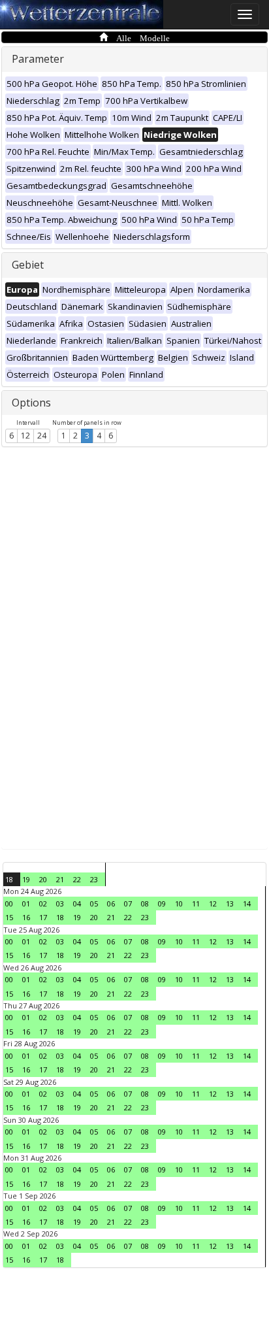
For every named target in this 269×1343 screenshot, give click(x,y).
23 (94, 879)
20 (43, 879)
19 (26, 879)
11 (196, 903)
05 (94, 903)
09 (162, 903)
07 (128, 903)
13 (230, 903)
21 (60, 879)
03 (60, 903)
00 (9, 903)
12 (25, 435)
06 (111, 903)
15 (9, 917)
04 (77, 903)
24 (41, 435)
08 (145, 903)
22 (77, 879)
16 (26, 917)
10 (179, 903)
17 (43, 917)
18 (9, 879)
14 (247, 903)
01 (26, 903)
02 (43, 903)
